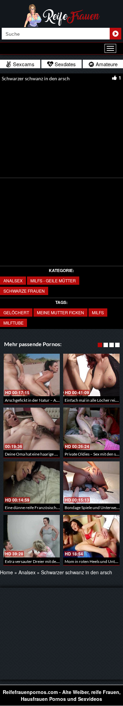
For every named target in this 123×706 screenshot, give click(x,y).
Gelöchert (16, 312)
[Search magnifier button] (115, 33)
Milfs (98, 312)
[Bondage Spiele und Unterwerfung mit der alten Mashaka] (91, 482)
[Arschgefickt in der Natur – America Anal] (31, 375)
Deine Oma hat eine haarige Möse (34, 454)
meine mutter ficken (60, 312)
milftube (13, 323)
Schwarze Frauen (24, 291)
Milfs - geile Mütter (53, 280)
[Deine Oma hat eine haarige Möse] (31, 429)
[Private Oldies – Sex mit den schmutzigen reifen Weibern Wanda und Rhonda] (91, 429)
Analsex (13, 280)
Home (6, 572)
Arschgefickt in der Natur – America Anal (41, 400)
